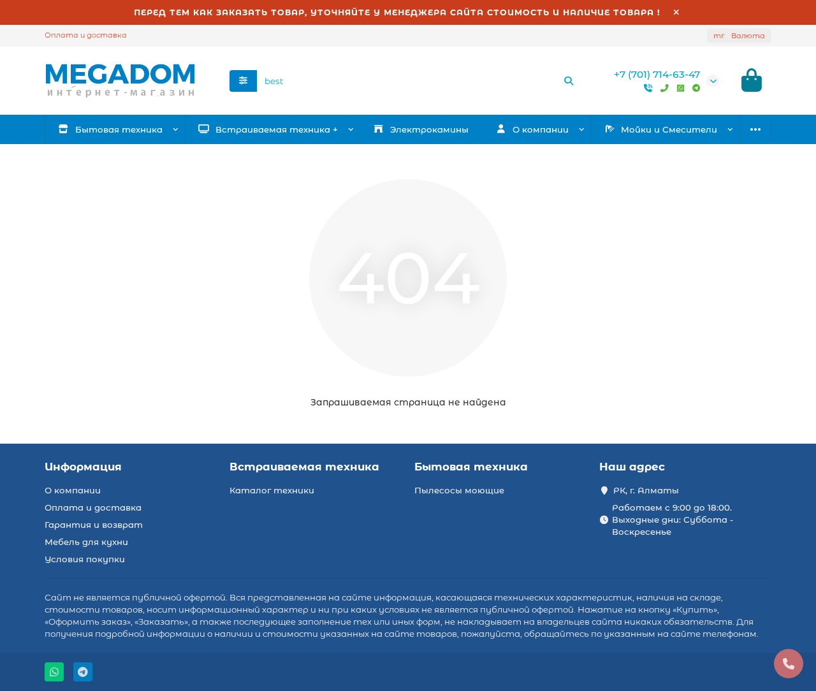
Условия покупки (85, 559)
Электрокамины (429, 129)
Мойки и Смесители (669, 129)
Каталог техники (271, 490)
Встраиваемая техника (304, 466)
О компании (73, 490)
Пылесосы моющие (459, 490)
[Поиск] (568, 81)
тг (739, 35)
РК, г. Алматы (646, 490)
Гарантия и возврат (94, 525)
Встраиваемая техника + (276, 129)
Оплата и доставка (86, 35)
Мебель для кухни (86, 542)
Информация (83, 466)
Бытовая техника (119, 129)
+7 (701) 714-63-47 (657, 74)
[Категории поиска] (243, 81)
